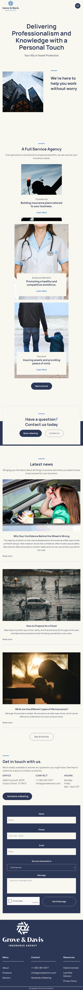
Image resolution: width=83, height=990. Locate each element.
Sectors (6, 977)
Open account (41, 386)
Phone (41, 830)
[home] (11, 6)
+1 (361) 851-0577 (44, 780)
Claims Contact (71, 967)
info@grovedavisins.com (48, 783)
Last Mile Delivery (67, 974)
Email (41, 845)
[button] (77, 6)
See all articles (41, 736)
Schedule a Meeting (17, 796)
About (6, 967)
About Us (59, 109)
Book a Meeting (30, 433)
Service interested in (41, 861)
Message (41, 875)
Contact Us (54, 433)
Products (7, 972)
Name (41, 814)
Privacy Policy (70, 981)
